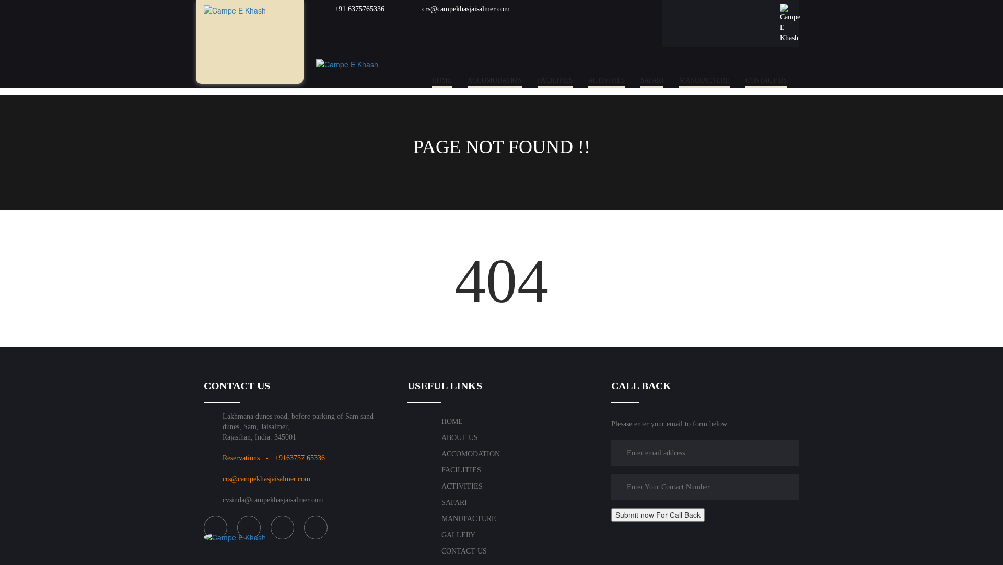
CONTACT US (766, 80)
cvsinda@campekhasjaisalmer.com (273, 500)
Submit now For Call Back (658, 515)
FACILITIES (555, 80)
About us (459, 438)
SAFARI (651, 80)
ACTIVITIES (606, 80)
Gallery (458, 535)
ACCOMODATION (495, 80)
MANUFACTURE (704, 80)
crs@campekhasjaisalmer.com (465, 9)
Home (442, 80)
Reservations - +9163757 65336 (274, 458)
